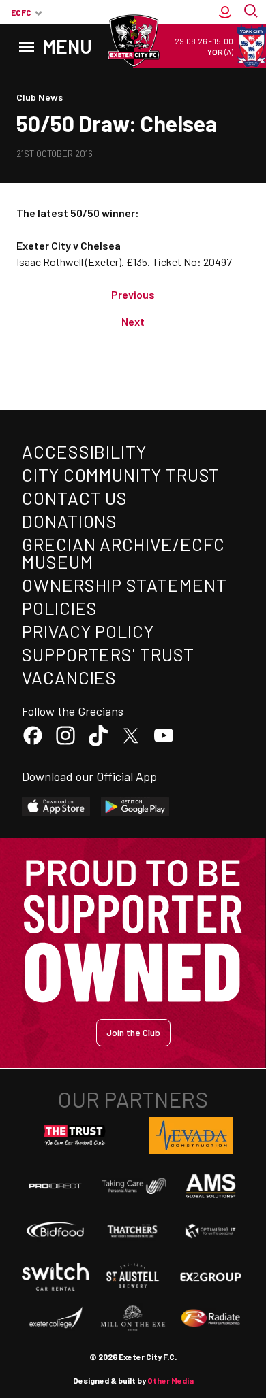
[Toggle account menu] (225, 12)
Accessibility (84, 451)
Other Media (170, 1380)
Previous (133, 294)
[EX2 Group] (210, 1276)
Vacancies (69, 677)
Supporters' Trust (108, 654)
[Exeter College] (55, 1318)
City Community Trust (121, 474)
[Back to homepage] (133, 41)
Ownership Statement (124, 584)
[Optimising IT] (210, 1231)
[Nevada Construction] (191, 1135)
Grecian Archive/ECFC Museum (123, 552)
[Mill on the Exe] (133, 1318)
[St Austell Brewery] (133, 1276)
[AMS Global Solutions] (210, 1185)
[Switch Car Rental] (55, 1277)
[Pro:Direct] (55, 1186)
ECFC (21, 12)
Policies (60, 607)
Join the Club (133, 1032)
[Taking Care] (133, 1185)
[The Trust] (75, 1135)
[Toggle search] (252, 12)
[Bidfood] (55, 1231)
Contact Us (75, 497)
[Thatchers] (133, 1231)
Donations (69, 520)
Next (133, 321)
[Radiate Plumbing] (210, 1318)
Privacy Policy (88, 631)
